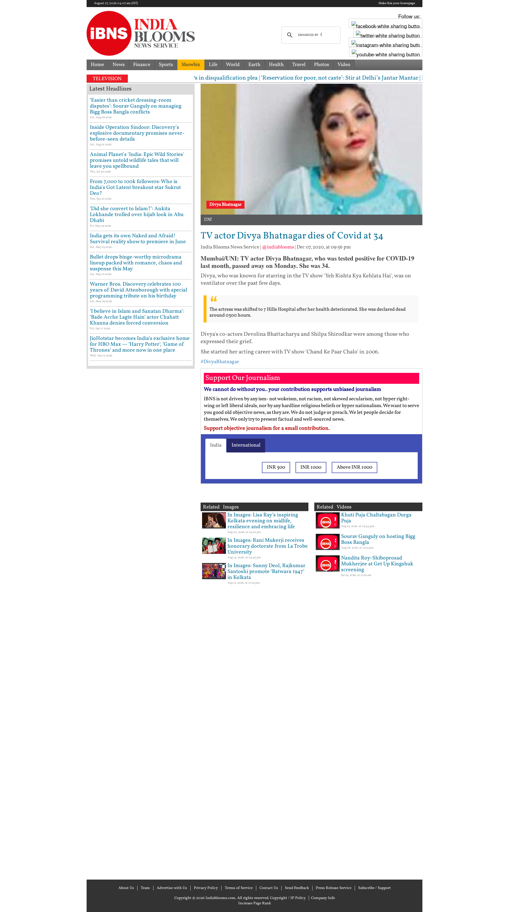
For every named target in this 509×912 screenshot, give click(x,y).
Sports (166, 64)
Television (107, 78)
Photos (321, 64)
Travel (298, 64)
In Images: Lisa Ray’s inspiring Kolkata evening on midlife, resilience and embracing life (262, 521)
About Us (126, 888)
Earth (254, 64)
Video (344, 64)
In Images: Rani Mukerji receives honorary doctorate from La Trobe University (267, 546)
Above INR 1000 (354, 467)
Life (213, 64)
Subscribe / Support (374, 888)
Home (97, 64)
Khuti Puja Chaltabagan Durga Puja (376, 518)
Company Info (323, 898)
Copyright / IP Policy (288, 898)
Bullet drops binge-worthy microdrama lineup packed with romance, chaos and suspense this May (136, 263)
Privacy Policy (206, 888)
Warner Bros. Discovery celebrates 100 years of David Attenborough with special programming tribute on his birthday (138, 290)
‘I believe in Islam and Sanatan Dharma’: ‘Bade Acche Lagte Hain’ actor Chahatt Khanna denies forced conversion (137, 317)
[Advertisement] (141, 623)
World (233, 64)
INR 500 (276, 467)
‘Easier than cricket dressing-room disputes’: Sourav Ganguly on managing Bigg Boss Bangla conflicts (135, 106)
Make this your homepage (397, 3)
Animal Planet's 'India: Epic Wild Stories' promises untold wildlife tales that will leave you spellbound (137, 160)
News (119, 64)
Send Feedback (297, 888)
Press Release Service (333, 888)
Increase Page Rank (254, 903)
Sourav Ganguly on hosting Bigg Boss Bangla (378, 539)
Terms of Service (239, 888)
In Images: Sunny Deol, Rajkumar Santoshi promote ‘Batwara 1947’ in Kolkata (266, 571)
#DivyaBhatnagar (220, 361)
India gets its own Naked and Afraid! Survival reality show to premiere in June (138, 239)
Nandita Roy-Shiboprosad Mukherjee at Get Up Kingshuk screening (377, 564)
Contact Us (269, 888)
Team (145, 888)
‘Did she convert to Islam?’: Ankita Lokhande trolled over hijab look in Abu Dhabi (137, 214)
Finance (141, 64)
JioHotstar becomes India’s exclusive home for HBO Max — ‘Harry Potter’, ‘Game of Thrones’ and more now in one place (140, 344)
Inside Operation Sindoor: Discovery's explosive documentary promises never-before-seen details (137, 133)
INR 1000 (310, 467)
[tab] (215, 445)
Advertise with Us (172, 888)
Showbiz (190, 64)
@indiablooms (278, 247)
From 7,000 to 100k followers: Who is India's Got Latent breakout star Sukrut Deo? (135, 187)
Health (276, 64)
